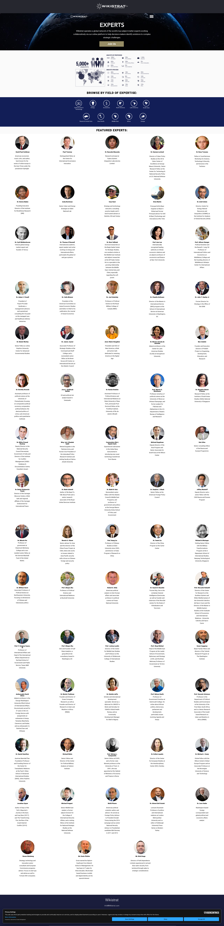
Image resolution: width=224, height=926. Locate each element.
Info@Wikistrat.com (111, 906)
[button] (151, 16)
